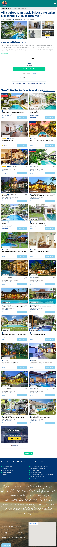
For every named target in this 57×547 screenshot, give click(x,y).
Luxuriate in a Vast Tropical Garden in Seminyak (42, 168)
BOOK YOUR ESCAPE (6, 545)
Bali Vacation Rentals (8, 470)
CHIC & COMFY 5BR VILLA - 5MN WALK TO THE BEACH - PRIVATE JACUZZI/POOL (42, 475)
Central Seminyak (38, 281)
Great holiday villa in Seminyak (37, 334)
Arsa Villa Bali (5, 168)
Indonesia (14, 8)
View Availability (22, 117)
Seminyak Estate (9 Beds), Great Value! (11, 362)
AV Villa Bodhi (5, 195)
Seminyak (23, 8)
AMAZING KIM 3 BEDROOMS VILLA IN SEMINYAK (41, 362)
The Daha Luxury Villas (7, 140)
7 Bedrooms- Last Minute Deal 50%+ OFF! (40, 278)
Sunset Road (37, 170)
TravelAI (15, 538)
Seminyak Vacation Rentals (7, 467)
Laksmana (37, 198)
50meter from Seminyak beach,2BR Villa (40, 251)
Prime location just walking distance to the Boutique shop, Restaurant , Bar (40, 467)
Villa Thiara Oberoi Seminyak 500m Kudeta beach (14, 306)
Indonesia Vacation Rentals (7, 473)
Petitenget (9, 115)
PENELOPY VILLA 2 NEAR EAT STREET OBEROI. (13, 417)
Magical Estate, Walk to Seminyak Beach (12, 389)
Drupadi (36, 309)
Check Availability (29, 69)
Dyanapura (9, 198)
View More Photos (7, 37)
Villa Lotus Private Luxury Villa (37, 223)
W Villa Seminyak (34, 112)
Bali (19, 8)
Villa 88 (4, 223)
